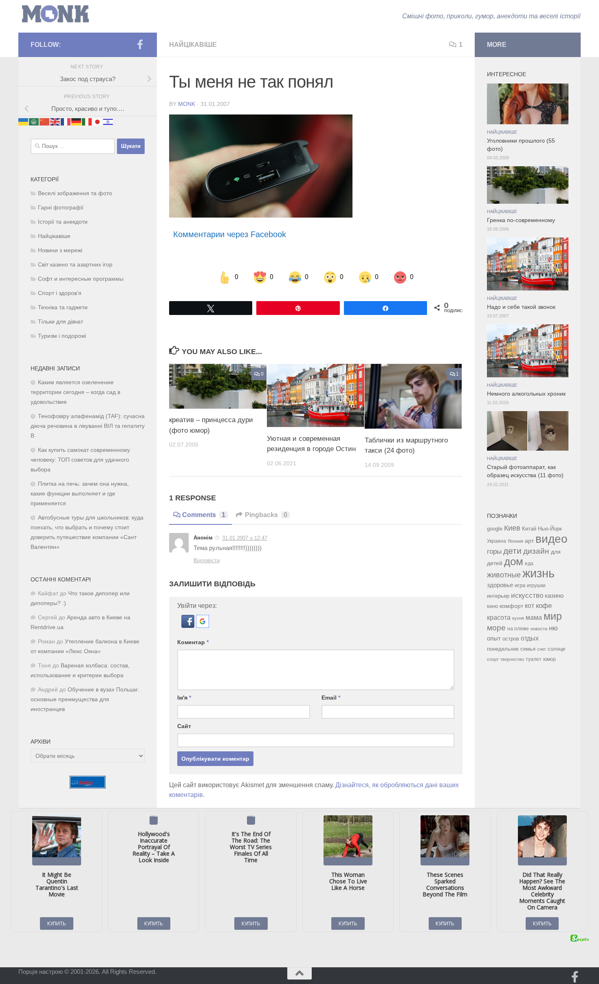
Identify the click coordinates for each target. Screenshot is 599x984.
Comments (203, 514)
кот (529, 605)
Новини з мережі (60, 250)
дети (512, 551)
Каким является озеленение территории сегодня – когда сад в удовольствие (75, 392)
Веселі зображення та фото (75, 193)
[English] (55, 121)
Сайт (184, 726)
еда (529, 563)
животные (504, 575)
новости (539, 628)
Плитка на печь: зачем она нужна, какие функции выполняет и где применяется (80, 493)
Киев (512, 528)
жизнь (538, 573)
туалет (534, 659)
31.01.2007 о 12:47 (244, 538)
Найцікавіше (193, 44)
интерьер (498, 596)
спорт (493, 659)
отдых (530, 638)
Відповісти (207, 560)
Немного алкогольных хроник (526, 394)
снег (541, 649)
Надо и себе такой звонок (521, 307)
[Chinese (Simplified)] (45, 121)
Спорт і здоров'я (59, 293)
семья (527, 649)
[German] (76, 121)
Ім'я (184, 697)
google (494, 529)
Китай (529, 529)
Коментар (193, 642)
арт (529, 541)
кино (492, 606)
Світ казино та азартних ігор (75, 265)
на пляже (518, 629)
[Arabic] (34, 121)
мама (534, 617)
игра (520, 585)
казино (554, 595)
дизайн (536, 551)
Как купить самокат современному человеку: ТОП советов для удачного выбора (80, 460)
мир (553, 616)
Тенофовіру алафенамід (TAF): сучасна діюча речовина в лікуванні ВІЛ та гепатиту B (88, 426)
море (496, 627)
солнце (556, 649)
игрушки (536, 585)
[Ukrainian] (23, 121)
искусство (527, 595)
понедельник (503, 649)
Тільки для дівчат (60, 322)
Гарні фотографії (61, 208)
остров (510, 639)
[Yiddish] (108, 121)
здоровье (500, 584)
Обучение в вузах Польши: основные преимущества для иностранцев (85, 699)
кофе (544, 606)
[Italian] (87, 121)
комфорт (511, 606)
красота (499, 617)
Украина (496, 541)
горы (494, 551)
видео (551, 538)
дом (513, 561)
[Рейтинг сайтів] (88, 786)
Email (331, 697)
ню (553, 628)
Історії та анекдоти (63, 222)
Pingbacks (266, 514)
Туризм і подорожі (62, 336)
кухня (518, 618)
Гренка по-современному (521, 220)
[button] (188, 625)
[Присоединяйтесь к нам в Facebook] (140, 44)
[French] (66, 121)
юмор (549, 659)
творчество (512, 659)
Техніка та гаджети (63, 307)
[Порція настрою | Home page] (55, 14)
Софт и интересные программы (80, 279)
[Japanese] (97, 121)
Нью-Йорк (550, 529)
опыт (494, 638)
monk (186, 104)
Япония (515, 541)
